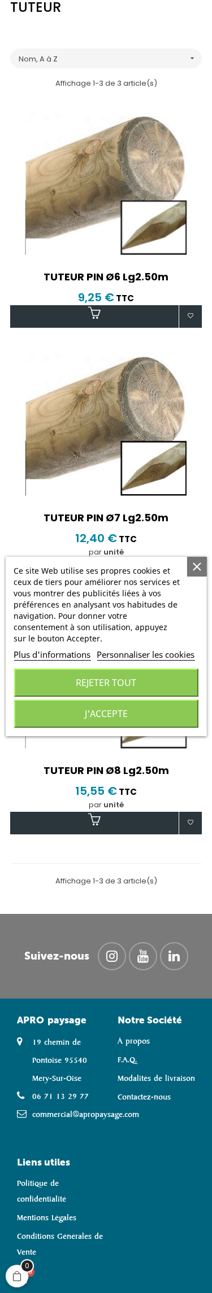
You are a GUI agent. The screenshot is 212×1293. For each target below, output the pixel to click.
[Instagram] (112, 956)
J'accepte (106, 713)
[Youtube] (143, 956)
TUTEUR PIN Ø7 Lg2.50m (106, 518)
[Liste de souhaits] (190, 316)
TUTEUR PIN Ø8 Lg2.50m (106, 770)
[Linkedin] (174, 956)
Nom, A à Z (108, 59)
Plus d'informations (52, 654)
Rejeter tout (106, 682)
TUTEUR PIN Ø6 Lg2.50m (106, 277)
